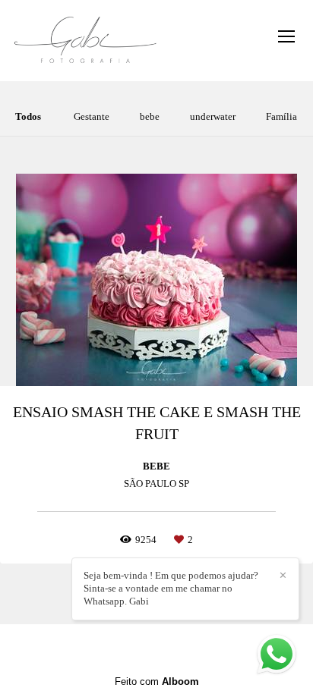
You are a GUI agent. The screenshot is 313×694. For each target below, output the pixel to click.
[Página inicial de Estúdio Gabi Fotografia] (85, 40)
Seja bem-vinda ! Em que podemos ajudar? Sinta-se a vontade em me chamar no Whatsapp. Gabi (171, 588)
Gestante (91, 116)
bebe (150, 116)
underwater (213, 116)
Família (281, 116)
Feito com (157, 681)
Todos (28, 116)
